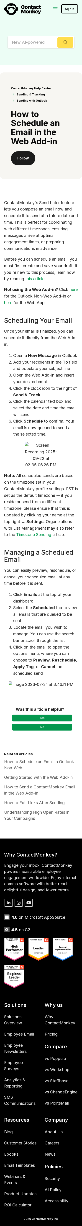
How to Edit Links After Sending (34, 802)
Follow (23, 158)
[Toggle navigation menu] (56, 8)
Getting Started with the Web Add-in (38, 777)
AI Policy (53, 1189)
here (73, 289)
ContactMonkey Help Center (31, 88)
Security (52, 1178)
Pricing (51, 1034)
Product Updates (20, 1193)
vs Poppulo (55, 1058)
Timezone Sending (33, 534)
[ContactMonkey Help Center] (22, 9)
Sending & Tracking (31, 94)
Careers (52, 1143)
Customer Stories (20, 1143)
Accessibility (56, 1200)
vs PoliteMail (57, 1103)
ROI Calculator (17, 1205)
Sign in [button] (69, 8)
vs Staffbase (56, 1080)
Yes (42, 718)
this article (34, 278)
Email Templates (19, 1165)
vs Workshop (57, 1069)
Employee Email (19, 1034)
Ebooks (11, 1154)
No (42, 727)
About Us (54, 1131)
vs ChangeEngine (61, 1092)
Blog (8, 1131)
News (50, 1154)
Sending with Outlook (32, 100)
